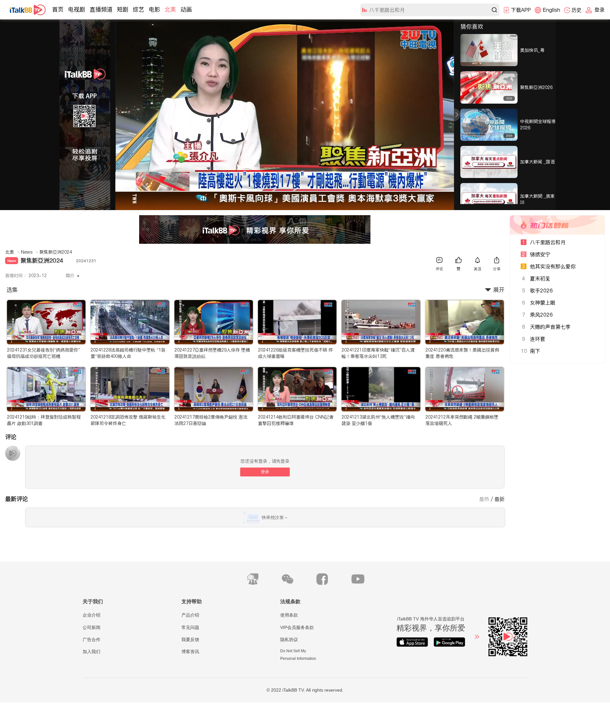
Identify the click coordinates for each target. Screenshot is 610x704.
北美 (170, 9)
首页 (58, 9)
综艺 (138, 9)
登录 (265, 471)
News (29, 252)
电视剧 (76, 9)
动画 (186, 9)
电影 (154, 9)
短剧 (122, 9)
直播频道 (101, 9)
